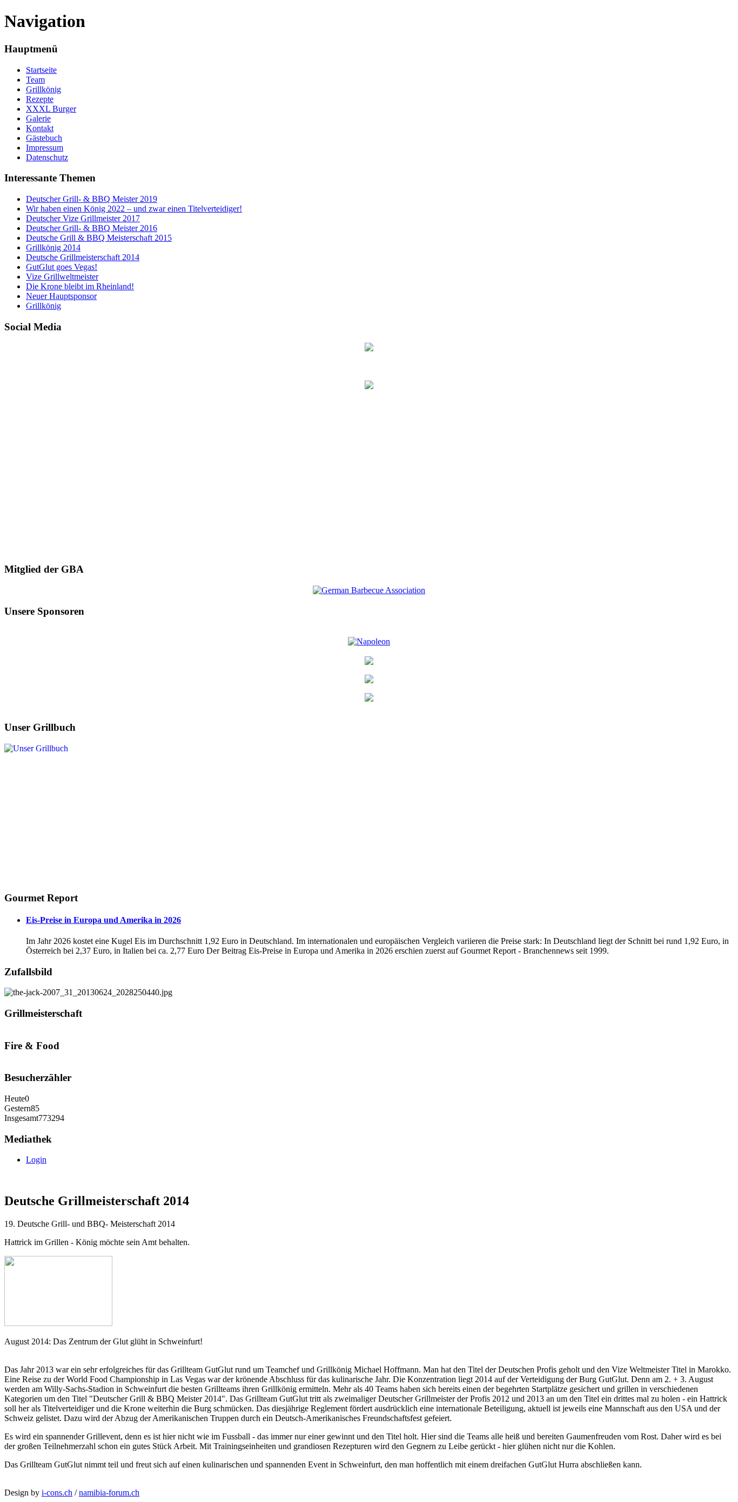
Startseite (41, 69)
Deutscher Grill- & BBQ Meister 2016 (91, 228)
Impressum (44, 147)
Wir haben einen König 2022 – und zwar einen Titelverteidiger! (134, 208)
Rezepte (39, 99)
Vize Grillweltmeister (62, 276)
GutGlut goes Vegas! (61, 266)
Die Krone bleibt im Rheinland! (80, 286)
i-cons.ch (57, 1492)
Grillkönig (43, 89)
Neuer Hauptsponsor (61, 296)
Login (36, 1159)
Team (35, 79)
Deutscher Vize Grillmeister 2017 (83, 218)
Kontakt (39, 128)
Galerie (38, 118)
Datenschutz (47, 157)
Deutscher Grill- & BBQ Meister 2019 (91, 198)
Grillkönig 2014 (53, 247)
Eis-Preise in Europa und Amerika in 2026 (103, 920)
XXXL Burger (51, 108)
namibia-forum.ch (109, 1492)
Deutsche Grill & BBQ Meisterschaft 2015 (99, 237)
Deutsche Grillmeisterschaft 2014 (82, 257)
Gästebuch (44, 137)
